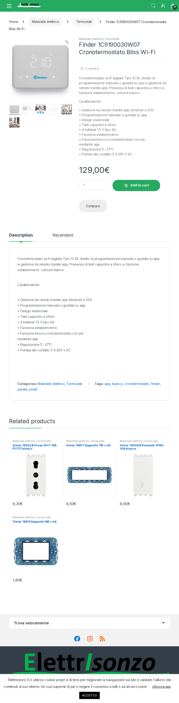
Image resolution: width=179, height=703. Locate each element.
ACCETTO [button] (89, 695)
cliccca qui (161, 686)
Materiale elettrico (45, 22)
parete (22, 389)
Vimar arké (44, 441)
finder (155, 384)
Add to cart (139, 185)
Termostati (84, 22)
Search (153, 5)
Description (21, 235)
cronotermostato (136, 384)
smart (33, 389)
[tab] (21, 237)
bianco (117, 384)
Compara (92, 68)
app (107, 384)
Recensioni (62, 235)
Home (13, 22)
